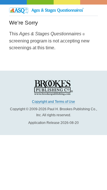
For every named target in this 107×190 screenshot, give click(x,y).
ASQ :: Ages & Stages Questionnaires (53, 10)
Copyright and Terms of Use (53, 102)
